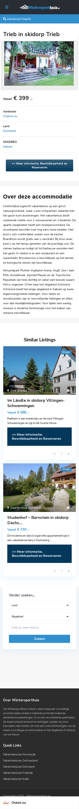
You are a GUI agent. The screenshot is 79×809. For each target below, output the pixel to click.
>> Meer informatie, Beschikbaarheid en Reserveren (39, 165)
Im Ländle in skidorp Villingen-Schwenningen (36, 403)
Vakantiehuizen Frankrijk (18, 773)
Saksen (8, 147)
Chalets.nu (10, 116)
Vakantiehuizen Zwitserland (20, 760)
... (58, 423)
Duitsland (9, 131)
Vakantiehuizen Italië (16, 779)
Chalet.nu (18, 803)
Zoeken (39, 639)
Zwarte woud (18, 391)
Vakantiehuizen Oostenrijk (19, 754)
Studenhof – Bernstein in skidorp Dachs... (38, 520)
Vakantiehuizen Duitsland (19, 767)
